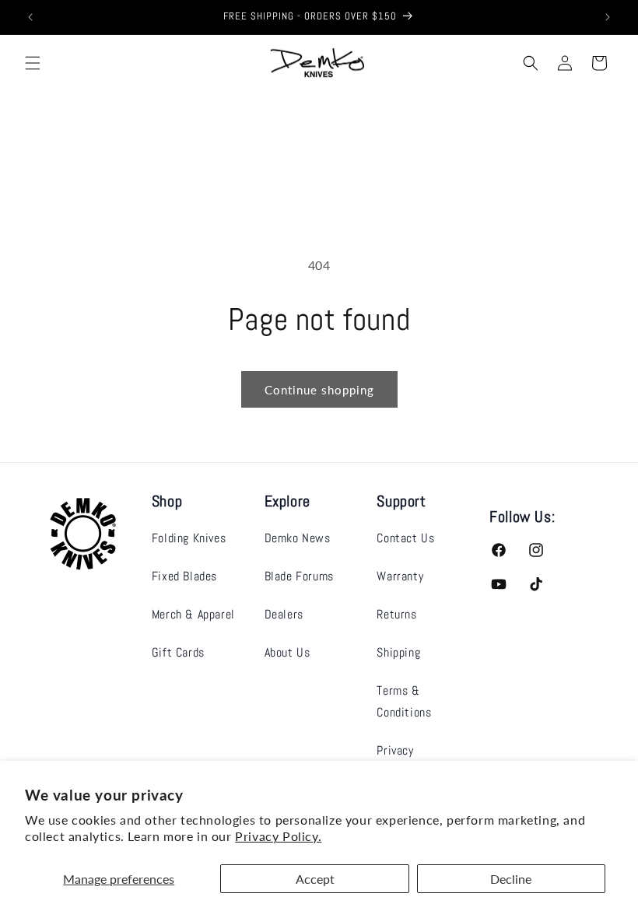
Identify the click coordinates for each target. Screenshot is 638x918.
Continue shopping (319, 390)
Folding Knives (189, 538)
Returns (396, 614)
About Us (287, 652)
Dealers (284, 614)
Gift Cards (178, 652)
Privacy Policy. (278, 836)
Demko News (298, 538)
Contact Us (405, 538)
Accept (315, 878)
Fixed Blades (184, 576)
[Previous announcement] (30, 17)
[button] (33, 63)
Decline (510, 878)
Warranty (400, 576)
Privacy (395, 750)
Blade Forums (299, 576)
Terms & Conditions (404, 701)
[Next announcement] (608, 17)
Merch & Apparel (193, 614)
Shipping (398, 652)
